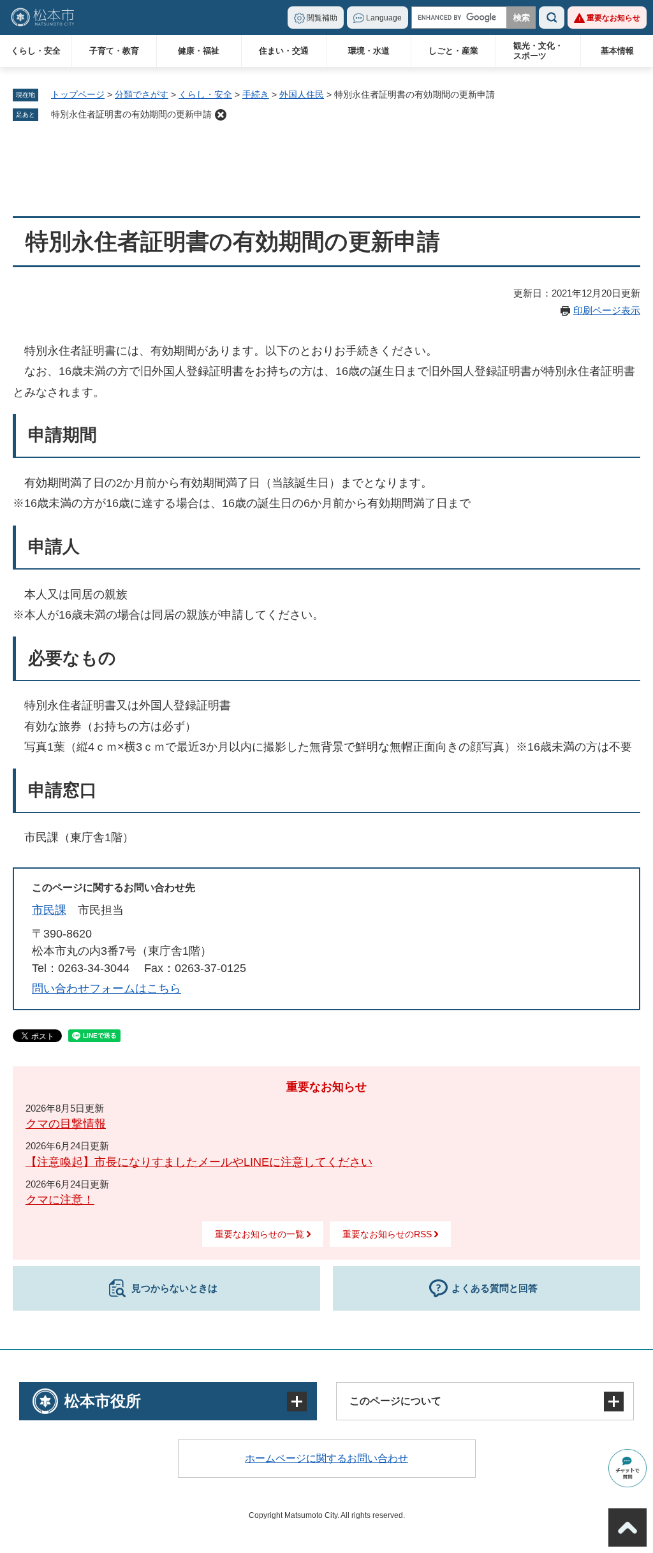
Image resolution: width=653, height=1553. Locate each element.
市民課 (49, 910)
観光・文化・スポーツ (538, 51)
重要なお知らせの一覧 (259, 1234)
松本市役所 (102, 1400)
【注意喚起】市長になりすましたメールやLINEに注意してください (199, 1162)
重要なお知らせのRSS (387, 1234)
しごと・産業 (453, 50)
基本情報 (617, 50)
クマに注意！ (60, 1199)
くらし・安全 (36, 50)
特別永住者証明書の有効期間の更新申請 (131, 114)
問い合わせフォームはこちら (106, 988)
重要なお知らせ (613, 17)
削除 (220, 115)
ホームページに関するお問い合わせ (326, 1458)
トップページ (78, 94)
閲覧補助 (322, 17)
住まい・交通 (284, 50)
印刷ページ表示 (606, 310)
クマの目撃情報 (66, 1123)
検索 (551, 17)
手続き (255, 94)
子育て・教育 (114, 50)
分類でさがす (141, 94)
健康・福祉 (198, 50)
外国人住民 (301, 94)
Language (384, 17)
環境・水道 (369, 50)
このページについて (395, 1400)
